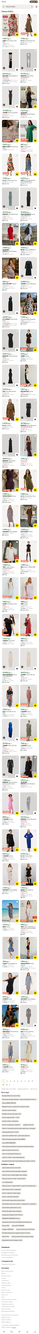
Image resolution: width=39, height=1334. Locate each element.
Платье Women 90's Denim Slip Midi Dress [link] (28, 181)
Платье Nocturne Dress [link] (10, 356)
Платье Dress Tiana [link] (28, 496)
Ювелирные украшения (8, 1311)
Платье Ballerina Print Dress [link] (10, 76)
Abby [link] (22, 604)
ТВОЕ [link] (4, 567)
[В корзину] (17, 35)
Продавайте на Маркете (8, 1252)
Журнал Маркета (6, 1322)
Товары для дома (6, 1285)
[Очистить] (32, 7)
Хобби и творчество (7, 1292)
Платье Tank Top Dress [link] (28, 675)
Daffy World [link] (24, 531)
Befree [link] (23, 890)
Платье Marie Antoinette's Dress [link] (9, 461)
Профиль (35, 1332)
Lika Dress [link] (6, 531)
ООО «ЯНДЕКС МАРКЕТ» (13, 1325)
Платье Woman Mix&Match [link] (27, 890)
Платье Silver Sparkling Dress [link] (27, 76)
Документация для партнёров (9, 1255)
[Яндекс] (14, 1328)
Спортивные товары (7, 1301)
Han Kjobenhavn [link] (26, 214)
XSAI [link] (4, 391)
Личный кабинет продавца (8, 1250)
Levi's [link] (22, 180)
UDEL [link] (22, 146)
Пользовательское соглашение (9, 1315)
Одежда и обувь (5, 1283)
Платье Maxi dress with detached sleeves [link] (28, 426)
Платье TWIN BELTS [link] (28, 249)
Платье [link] (9, 283)
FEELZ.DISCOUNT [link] (7, 283)
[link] (11, 1095)
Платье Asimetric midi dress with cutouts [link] (10, 783)
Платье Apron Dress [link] (9, 391)
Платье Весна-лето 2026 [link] (10, 604)
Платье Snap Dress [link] (28, 283)
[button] (36, 7)
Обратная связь (5, 1317)
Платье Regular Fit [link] (10, 963)
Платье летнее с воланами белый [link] (9, 567)
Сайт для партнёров (7, 1257)
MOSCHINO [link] (6, 76)
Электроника (5, 1280)
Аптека (3, 1287)
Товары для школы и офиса (8, 1299)
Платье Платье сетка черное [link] (10, 1032)
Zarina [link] (23, 356)
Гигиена (3, 1278)
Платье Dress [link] (26, 856)
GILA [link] (4, 711)
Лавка (12, 1332)
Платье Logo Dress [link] (10, 112)
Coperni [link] (5, 112)
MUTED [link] (23, 249)
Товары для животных (7, 1304)
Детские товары (5, 1309)
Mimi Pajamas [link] (7, 146)
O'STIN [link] (4, 604)
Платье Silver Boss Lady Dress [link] (28, 820)
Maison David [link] (25, 391)
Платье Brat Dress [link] (10, 214)
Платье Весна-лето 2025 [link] (9, 712)
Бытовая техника (6, 1276)
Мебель (3, 1273)
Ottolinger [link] (6, 319)
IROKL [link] (4, 927)
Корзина (27, 1332)
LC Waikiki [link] (24, 711)
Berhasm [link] (23, 76)
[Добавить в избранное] (17, 16)
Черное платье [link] (7, 496)
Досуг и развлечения (7, 1271)
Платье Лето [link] (26, 146)
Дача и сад (4, 1294)
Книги (3, 1297)
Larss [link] (4, 40)
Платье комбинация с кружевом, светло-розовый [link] (28, 927)
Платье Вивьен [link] (10, 531)
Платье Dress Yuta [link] (28, 40)
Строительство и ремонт (8, 1306)
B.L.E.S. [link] (23, 40)
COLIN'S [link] (5, 963)
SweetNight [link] (6, 1031)
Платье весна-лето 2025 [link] (10, 41)
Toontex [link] (5, 640)
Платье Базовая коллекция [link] (28, 113)
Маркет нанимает (6, 1319)
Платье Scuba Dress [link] (10, 320)
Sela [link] (22, 640)
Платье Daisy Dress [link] (10, 147)
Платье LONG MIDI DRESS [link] (28, 215)
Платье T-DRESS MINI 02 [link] (28, 567)
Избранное (19, 1332)
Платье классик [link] (27, 964)
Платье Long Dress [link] (27, 1031)
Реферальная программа (8, 1264)
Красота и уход (5, 1290)
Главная (4, 1332)
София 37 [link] (5, 999)
